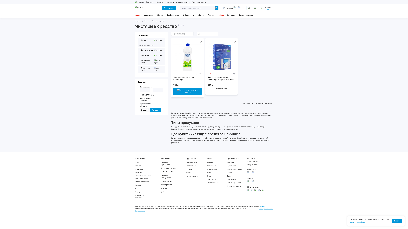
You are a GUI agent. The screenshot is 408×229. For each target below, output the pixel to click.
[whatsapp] (240, 8)
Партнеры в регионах (168, 168)
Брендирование (246, 15)
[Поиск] (216, 8)
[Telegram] (235, 8)
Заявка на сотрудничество (166, 177)
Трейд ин (164, 192)
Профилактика (172, 15)
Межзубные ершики (234, 169)
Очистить (145, 110)
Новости (138, 185)
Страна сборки (145, 104)
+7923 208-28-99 (253, 161)
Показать (155, 110)
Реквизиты (139, 169)
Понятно (396, 221)
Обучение (231, 15)
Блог (136, 188)
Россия (144, 100)
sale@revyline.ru (253, 165)
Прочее (211, 15)
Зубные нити (231, 166)
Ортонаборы (231, 179)
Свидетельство (140, 211)
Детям (201, 15)
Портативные (191, 166)
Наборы (221, 15)
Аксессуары (211, 179)
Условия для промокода (139, 196)
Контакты (160, 2)
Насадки (189, 172)
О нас (137, 162)
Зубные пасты (189, 15)
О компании (169, 2)
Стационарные (191, 162)
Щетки (160, 15)
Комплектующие (192, 176)
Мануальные (211, 166)
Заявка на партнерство (165, 163)
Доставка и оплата (183, 2)
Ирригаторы (148, 15)
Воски (229, 176)
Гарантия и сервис (199, 2)
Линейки (164, 188)
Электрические (212, 169)
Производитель (145, 98)
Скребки (230, 172)
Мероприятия (166, 185)
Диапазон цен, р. (146, 87)
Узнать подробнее (357, 222)
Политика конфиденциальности (143, 174)
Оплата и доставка (142, 182)
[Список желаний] (201, 41)
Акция (137, 15)
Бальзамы (230, 162)
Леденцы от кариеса (234, 186)
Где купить (139, 192)
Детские (210, 162)
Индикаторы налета (234, 183)
